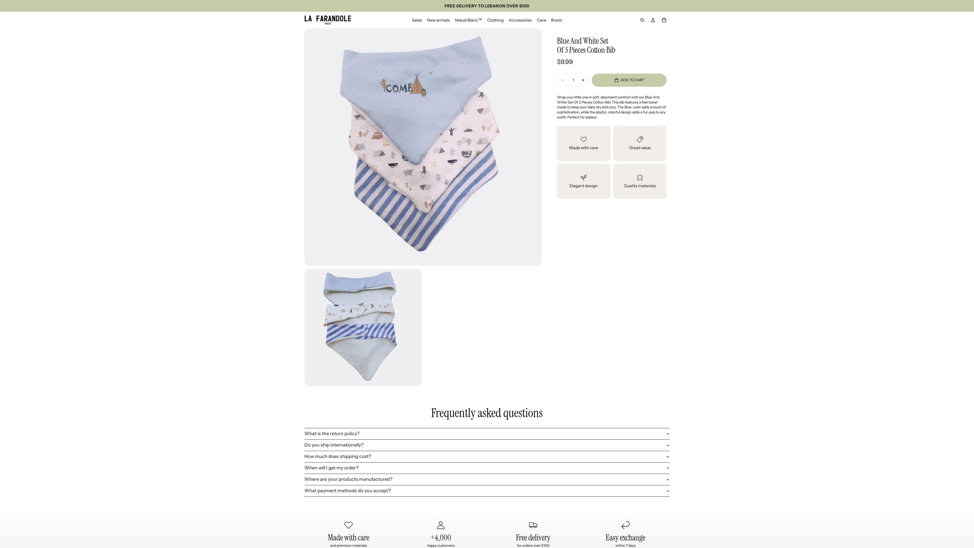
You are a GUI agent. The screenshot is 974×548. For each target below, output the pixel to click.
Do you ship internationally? (333, 445)
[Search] (642, 20)
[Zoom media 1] (423, 147)
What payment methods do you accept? (347, 490)
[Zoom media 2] (363, 327)
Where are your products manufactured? (348, 479)
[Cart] (664, 20)
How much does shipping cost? (337, 456)
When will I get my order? (331, 468)
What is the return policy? (331, 433)
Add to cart (632, 80)
